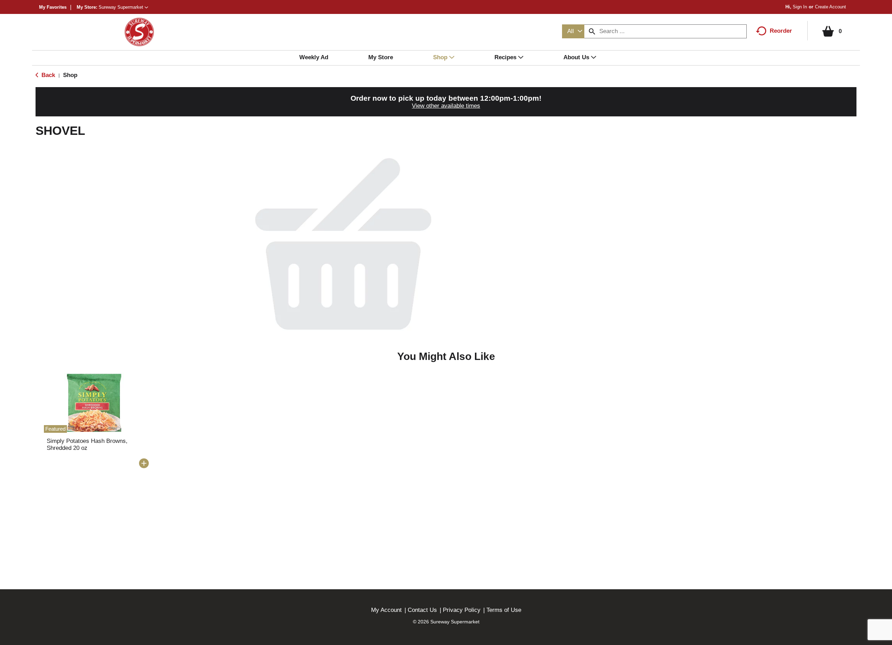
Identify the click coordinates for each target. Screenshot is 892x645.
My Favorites (53, 7)
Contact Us (422, 610)
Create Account (830, 6)
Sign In (800, 6)
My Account (386, 610)
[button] (123, 7)
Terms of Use (503, 610)
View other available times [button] (446, 105)
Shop (70, 75)
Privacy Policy (461, 610)
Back (47, 75)
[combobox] (573, 31)
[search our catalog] (592, 31)
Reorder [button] (781, 31)
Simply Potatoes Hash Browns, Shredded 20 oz (87, 444)
